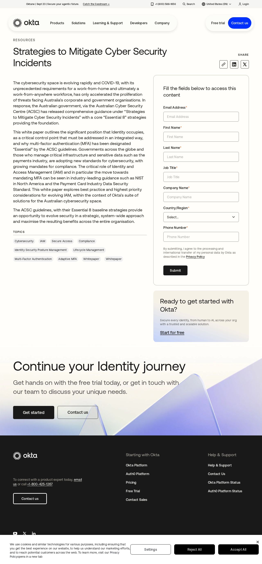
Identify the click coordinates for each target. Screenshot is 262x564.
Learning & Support (108, 23)
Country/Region (176, 208)
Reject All (194, 549)
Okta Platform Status (224, 482)
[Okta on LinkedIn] (34, 534)
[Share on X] (245, 64)
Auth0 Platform (137, 474)
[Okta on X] (25, 534)
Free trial (218, 23)
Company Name (176, 188)
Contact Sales (136, 499)
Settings (150, 549)
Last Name (172, 147)
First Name (172, 127)
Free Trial (133, 491)
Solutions (79, 23)
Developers (138, 23)
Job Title (170, 168)
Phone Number (175, 227)
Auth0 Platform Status (225, 491)
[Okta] (26, 23)
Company (162, 23)
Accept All (238, 549)
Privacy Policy (195, 256)
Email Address (175, 107)
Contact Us (216, 474)
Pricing (131, 482)
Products (57, 23)
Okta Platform (136, 465)
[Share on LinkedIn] (234, 64)
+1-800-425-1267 (39, 484)
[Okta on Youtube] (15, 534)
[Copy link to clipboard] (223, 64)
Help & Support (220, 465)
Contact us (239, 23)
